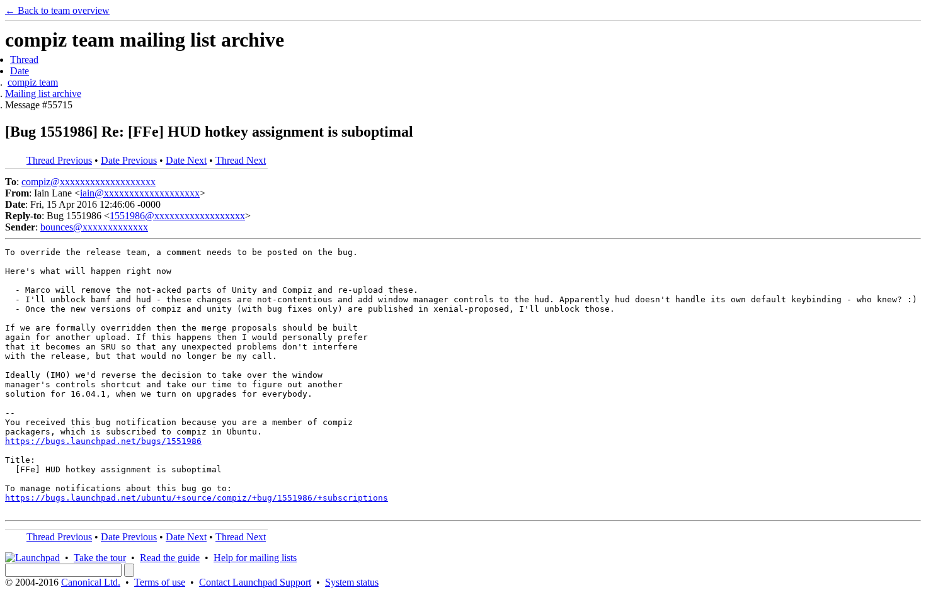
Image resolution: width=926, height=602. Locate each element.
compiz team (33, 82)
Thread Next (240, 160)
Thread (24, 59)
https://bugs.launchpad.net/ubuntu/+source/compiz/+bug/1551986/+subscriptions (196, 498)
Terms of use (159, 582)
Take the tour (100, 557)
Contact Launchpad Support (255, 582)
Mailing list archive (43, 93)
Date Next (186, 160)
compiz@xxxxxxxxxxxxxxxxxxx (88, 181)
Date (19, 70)
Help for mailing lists (255, 557)
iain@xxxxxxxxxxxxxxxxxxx (140, 193)
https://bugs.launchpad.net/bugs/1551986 (103, 441)
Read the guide (170, 557)
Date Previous (129, 160)
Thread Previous (59, 160)
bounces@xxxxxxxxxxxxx (94, 227)
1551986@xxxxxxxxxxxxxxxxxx (177, 215)
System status (352, 582)
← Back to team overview (57, 10)
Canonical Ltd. (90, 582)
